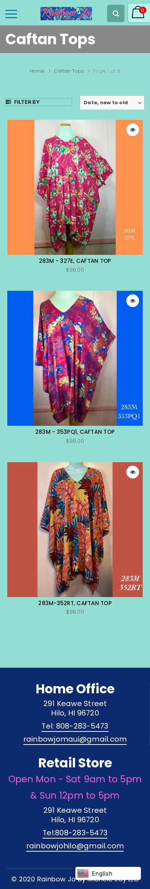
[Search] (116, 13)
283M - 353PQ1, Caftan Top (75, 432)
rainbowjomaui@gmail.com (75, 739)
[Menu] (11, 14)
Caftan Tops (69, 71)
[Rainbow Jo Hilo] (53, 11)
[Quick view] (132, 129)
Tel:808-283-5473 (75, 833)
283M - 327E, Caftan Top (75, 261)
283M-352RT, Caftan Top (75, 603)
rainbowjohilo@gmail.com (75, 846)
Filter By (26, 102)
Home (36, 71)
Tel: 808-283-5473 (75, 726)
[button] (112, 103)
